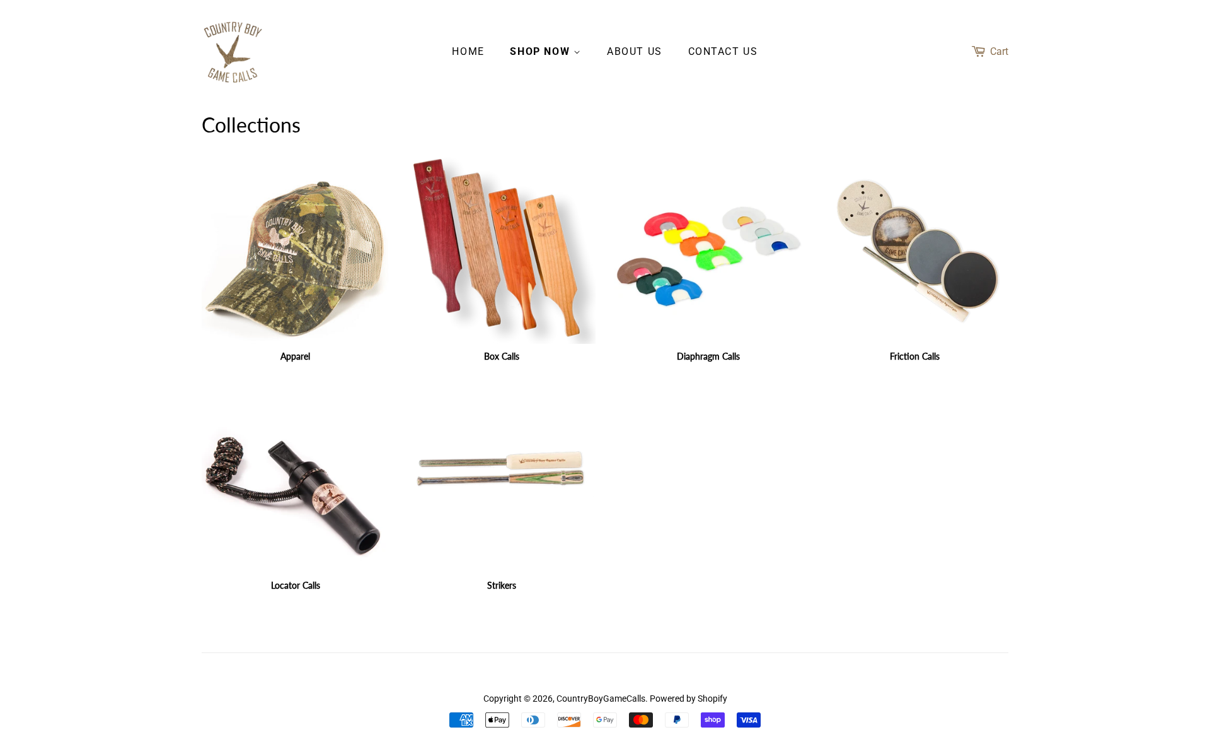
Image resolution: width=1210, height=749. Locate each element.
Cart (999, 51)
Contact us (723, 51)
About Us (634, 51)
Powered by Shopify (688, 698)
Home (468, 51)
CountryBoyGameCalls (600, 698)
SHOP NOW (541, 51)
